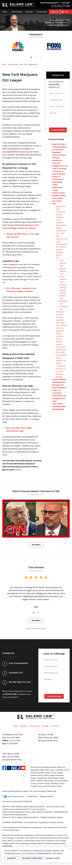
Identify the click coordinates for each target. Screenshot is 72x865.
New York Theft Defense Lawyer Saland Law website (23, 806)
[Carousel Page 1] (31, 57)
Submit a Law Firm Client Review (36, 628)
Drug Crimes (57, 198)
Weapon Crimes (58, 195)
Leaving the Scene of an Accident (60, 368)
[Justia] (18, 768)
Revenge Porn (58, 385)
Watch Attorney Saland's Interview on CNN (36, 491)
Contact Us (54, 12)
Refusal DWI (61, 350)
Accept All (11, 858)
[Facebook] (4, 768)
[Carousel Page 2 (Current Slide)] (36, 57)
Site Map (45, 726)
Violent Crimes (58, 193)
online (18, 469)
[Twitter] (9, 768)
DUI (25, 64)
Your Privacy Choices (16, 796)
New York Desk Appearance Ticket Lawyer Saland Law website (27, 812)
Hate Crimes (57, 404)
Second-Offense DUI (63, 271)
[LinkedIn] (14, 768)
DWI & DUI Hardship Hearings (60, 314)
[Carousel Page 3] (40, 57)
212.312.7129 (60, 6)
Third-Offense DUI (63, 279)
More (67, 12)
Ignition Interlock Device (59, 252)
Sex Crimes (57, 201)
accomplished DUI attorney (15, 151)
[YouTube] (23, 768)
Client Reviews (36, 567)
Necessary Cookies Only (32, 858)
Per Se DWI (60, 352)
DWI (21, 64)
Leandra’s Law (15, 264)
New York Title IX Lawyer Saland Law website (20, 817)
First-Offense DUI (63, 263)
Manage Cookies (46, 796)
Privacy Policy (35, 726)
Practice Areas (41, 12)
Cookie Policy (32, 796)
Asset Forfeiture (59, 387)
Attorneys (29, 12)
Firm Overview (17, 12)
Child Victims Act (59, 396)
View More (36, 545)
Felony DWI (60, 347)
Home (5, 12)
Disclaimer (23, 726)
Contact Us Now (58, 130)
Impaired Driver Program (59, 220)
